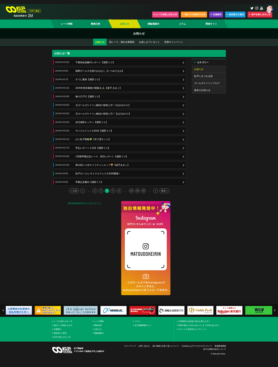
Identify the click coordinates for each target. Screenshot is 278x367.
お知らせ (100, 42)
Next (274, 310)
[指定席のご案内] (235, 14)
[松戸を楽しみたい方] (260, 14)
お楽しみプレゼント (149, 42)
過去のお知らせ (202, 90)
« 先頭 (74, 190)
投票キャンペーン (173, 42)
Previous (3, 310)
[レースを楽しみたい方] (165, 14)
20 (137, 190)
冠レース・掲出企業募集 (122, 42)
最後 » (164, 190)
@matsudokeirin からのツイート (84, 203)
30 (143, 190)
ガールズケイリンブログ (207, 83)
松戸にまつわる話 (203, 76)
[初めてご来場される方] (194, 14)
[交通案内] (216, 14)
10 (131, 190)
